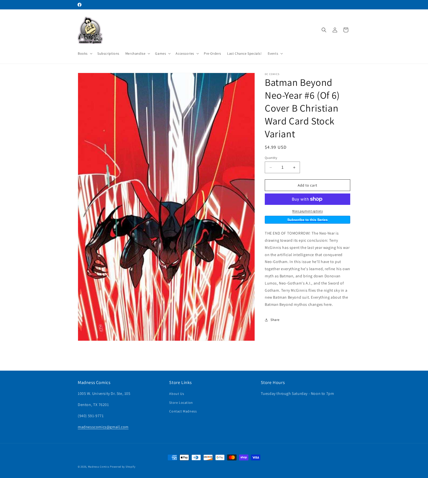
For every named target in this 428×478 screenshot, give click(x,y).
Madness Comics (98, 466)
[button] (84, 53)
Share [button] (275, 319)
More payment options (307, 211)
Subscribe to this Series (307, 220)
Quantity (271, 158)
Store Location (181, 402)
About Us (176, 393)
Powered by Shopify (122, 466)
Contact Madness (183, 411)
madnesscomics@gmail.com (103, 427)
